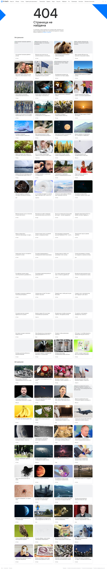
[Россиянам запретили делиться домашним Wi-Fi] (43, 269)
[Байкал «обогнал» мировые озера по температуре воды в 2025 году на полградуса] (23, 169)
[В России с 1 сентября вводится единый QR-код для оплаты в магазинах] (83, 329)
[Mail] (2, 1)
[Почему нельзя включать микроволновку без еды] (83, 534)
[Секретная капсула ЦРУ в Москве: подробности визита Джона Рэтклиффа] (83, 454)
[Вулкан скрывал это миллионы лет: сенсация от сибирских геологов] (83, 130)
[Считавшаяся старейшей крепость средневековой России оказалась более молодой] (63, 169)
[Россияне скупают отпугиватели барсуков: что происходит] (43, 349)
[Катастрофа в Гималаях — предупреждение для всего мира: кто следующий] (23, 414)
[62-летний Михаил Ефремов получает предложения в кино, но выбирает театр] (83, 554)
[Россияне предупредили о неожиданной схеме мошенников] (43, 249)
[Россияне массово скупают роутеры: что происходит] (43, 534)
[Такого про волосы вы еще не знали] (23, 514)
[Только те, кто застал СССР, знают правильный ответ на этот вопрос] (23, 110)
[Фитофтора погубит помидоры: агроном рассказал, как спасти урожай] (43, 209)
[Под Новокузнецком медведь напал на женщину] (63, 50)
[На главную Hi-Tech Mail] (5, 1)
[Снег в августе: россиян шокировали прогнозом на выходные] (23, 90)
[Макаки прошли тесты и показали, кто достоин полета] (23, 209)
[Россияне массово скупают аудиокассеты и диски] (23, 309)
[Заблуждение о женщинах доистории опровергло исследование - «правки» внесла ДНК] (43, 474)
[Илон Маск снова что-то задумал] (83, 514)
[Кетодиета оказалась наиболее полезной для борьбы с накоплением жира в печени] (23, 289)
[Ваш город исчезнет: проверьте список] (63, 90)
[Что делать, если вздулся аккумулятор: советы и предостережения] (83, 309)
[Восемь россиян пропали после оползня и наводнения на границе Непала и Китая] (83, 269)
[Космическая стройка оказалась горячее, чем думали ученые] (63, 309)
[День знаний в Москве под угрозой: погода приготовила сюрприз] (83, 50)
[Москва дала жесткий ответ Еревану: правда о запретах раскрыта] (83, 414)
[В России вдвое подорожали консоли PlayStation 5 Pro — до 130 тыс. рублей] (63, 229)
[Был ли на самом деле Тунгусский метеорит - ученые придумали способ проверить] (63, 209)
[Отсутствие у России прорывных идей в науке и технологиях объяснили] (63, 388)
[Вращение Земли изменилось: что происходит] (23, 554)
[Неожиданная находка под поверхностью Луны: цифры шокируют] (63, 70)
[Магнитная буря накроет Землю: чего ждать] (83, 110)
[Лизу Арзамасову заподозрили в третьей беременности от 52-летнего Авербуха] (43, 329)
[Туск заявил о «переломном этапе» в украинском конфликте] (83, 474)
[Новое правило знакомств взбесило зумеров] (83, 169)
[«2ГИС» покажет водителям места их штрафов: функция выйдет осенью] (83, 349)
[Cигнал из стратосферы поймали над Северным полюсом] (63, 189)
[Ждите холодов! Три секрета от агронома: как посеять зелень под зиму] (23, 150)
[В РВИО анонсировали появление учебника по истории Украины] (43, 368)
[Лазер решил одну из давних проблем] (83, 229)
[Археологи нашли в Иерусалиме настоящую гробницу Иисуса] (63, 474)
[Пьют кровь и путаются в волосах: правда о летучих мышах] (23, 368)
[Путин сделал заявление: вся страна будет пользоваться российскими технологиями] (43, 90)
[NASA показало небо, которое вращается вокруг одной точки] (83, 368)
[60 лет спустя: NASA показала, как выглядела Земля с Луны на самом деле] (23, 474)
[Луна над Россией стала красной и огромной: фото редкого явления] (63, 130)
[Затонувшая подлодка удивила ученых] (23, 50)
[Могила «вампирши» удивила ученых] (23, 494)
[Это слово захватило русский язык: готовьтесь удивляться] (63, 269)
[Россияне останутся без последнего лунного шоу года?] (83, 189)
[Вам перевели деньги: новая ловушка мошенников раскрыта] (43, 130)
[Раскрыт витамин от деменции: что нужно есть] (43, 169)
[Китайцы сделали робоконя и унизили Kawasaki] (23, 349)
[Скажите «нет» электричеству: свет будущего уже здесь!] (83, 289)
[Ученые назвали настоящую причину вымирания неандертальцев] (63, 554)
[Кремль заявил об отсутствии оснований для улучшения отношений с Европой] (43, 309)
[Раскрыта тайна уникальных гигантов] (63, 329)
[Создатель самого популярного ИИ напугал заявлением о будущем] (83, 388)
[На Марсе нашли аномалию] (43, 514)
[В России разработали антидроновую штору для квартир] (83, 150)
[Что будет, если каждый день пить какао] (43, 414)
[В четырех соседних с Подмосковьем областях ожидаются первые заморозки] (63, 110)
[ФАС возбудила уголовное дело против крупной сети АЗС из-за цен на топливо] (43, 554)
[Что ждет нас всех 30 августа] (63, 494)
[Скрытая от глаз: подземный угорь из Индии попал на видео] (43, 388)
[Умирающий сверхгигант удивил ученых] (83, 70)
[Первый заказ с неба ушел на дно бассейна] (63, 289)
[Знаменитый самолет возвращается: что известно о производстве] (43, 110)
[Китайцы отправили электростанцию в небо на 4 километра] (23, 130)
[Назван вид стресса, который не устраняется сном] (23, 249)
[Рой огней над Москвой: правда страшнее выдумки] (43, 434)
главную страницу (47, 32)
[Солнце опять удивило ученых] (63, 368)
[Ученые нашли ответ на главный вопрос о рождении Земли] (43, 229)
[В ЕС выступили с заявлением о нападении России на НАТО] (43, 70)
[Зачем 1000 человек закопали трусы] (43, 454)
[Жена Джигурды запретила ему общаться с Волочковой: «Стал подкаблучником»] (23, 70)
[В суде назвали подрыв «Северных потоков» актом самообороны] (43, 494)
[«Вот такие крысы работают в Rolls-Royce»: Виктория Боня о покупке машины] (63, 434)
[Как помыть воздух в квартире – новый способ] (23, 329)
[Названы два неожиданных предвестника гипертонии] (83, 494)
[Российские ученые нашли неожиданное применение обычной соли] (63, 514)
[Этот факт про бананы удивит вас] (23, 454)
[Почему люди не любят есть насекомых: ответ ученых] (63, 249)
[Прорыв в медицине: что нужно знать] (23, 534)
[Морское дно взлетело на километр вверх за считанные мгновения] (43, 50)
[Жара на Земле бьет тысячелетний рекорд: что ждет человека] (23, 229)
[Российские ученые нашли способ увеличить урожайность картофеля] (23, 269)
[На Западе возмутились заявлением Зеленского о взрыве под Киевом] (23, 434)
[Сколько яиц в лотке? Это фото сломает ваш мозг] (43, 289)
